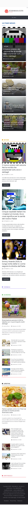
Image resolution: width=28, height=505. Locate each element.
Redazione (19, 500)
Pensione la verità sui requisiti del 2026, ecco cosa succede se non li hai (13, 107)
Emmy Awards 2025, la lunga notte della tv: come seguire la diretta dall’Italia (13, 263)
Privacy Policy (13, 500)
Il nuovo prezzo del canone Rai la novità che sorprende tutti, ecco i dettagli (12, 52)
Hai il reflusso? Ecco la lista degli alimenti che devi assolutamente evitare (18, 465)
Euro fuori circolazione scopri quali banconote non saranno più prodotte (13, 124)
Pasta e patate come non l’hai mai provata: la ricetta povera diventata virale (14, 410)
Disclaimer (6, 500)
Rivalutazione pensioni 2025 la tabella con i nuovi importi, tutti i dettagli (13, 72)
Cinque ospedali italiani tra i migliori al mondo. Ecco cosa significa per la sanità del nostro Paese (13, 215)
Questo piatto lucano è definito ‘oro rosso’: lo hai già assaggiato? (17, 445)
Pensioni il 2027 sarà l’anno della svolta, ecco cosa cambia (18, 455)
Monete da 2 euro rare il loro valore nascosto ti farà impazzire (13, 89)
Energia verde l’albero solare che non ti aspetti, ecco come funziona (17, 370)
